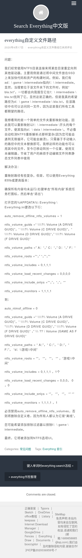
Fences (29, 536)
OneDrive (44, 512)
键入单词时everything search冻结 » (50, 465)
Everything (45, 536)
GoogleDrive (32, 532)
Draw (28, 540)
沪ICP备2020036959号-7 (41, 550)
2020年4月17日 (14, 47)
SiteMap (60, 514)
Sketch (29, 512)
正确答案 (30, 508)
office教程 (31, 516)
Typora (45, 508)
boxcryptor (31, 544)
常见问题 (25, 449)
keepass (30, 520)
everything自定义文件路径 (31, 40)
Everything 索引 (52, 449)
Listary (46, 516)
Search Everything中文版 (41, 26)
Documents (43, 540)
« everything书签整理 (22, 477)
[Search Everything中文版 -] (41, 13)
